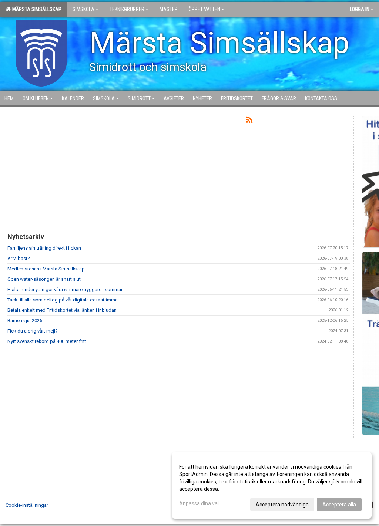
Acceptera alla (339, 505)
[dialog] (272, 485)
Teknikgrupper (127, 9)
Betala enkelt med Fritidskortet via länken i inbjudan (62, 310)
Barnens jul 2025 (24, 320)
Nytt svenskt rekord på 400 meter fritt (46, 341)
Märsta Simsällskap (35, 9)
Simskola (83, 9)
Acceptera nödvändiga (282, 505)
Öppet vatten (204, 9)
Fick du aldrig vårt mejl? (32, 331)
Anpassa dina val (199, 503)
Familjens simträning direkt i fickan (44, 248)
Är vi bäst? (18, 258)
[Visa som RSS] (249, 121)
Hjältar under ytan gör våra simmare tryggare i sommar (65, 289)
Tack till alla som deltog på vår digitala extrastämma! (63, 300)
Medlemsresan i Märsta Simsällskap (46, 269)
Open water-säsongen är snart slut (44, 279)
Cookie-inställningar (27, 505)
